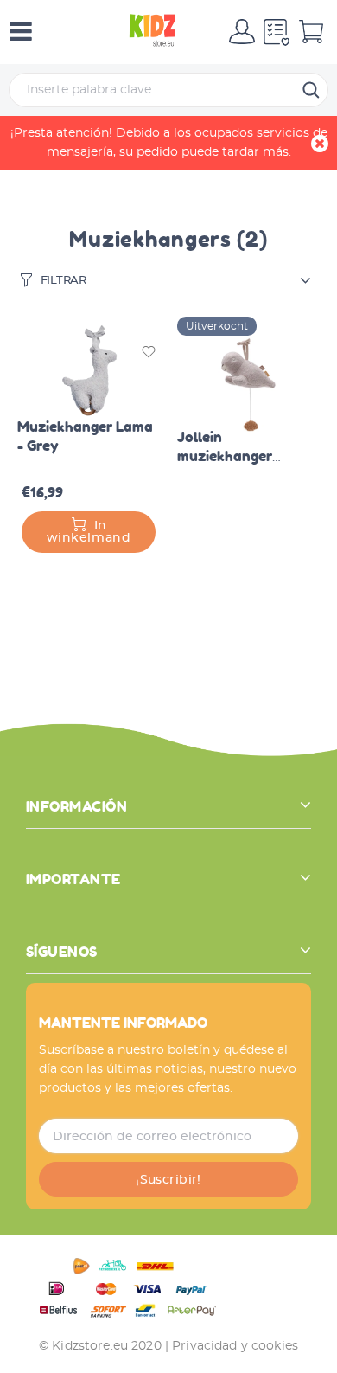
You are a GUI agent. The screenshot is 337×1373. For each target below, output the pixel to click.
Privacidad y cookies (235, 1346)
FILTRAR (63, 280)
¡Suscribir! (168, 1180)
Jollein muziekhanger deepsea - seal (225, 456)
